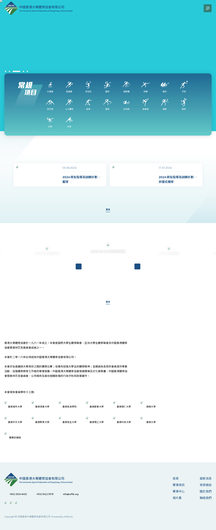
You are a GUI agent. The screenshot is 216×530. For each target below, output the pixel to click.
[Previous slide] (7, 180)
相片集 (177, 498)
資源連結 (206, 485)
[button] (5, 71)
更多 (108, 209)
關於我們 (206, 491)
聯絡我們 (206, 498)
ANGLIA (68, 516)
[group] (60, 175)
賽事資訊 (179, 485)
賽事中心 (179, 491)
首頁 (176, 478)
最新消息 (206, 478)
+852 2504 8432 (18, 494)
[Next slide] (209, 180)
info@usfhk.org (70, 494)
